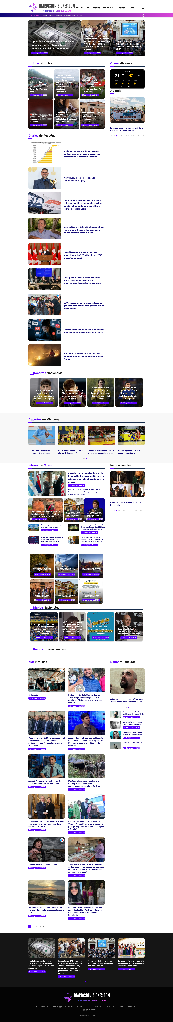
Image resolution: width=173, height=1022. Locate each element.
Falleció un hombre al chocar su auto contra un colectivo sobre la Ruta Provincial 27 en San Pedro (40, 86)
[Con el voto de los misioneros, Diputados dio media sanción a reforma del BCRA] (129, 38)
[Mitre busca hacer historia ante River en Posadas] (131, 435)
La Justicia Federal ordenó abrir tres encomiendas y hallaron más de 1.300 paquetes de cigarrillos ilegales (92, 539)
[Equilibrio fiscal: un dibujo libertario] (46, 849)
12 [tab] (130, 136)
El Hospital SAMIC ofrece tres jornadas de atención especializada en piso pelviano (66, 595)
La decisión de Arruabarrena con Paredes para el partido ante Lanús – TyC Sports (129, 393)
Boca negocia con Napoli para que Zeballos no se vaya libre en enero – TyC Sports (100, 393)
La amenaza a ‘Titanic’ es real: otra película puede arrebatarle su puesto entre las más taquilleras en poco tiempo (133, 734)
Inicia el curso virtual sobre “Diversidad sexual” (58, 15)
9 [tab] (125, 136)
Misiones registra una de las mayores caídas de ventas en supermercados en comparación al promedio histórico (82, 154)
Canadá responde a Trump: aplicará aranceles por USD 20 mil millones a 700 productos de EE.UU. (83, 255)
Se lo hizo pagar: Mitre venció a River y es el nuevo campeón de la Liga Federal (101, 452)
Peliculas (108, 7)
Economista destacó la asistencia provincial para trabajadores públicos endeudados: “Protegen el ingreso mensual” (66, 116)
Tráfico (96, 7)
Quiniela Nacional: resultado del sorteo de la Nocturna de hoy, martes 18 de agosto (101, 630)
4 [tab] (116, 136)
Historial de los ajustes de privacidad (122, 1007)
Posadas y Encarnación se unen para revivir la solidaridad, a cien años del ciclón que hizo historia (125, 129)
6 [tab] (120, 136)
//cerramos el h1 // (51, 7)
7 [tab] (121, 136)
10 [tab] (126, 136)
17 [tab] (138, 136)
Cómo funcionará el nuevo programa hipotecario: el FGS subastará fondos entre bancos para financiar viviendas (92, 116)
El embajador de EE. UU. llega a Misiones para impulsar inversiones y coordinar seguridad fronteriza (46, 824)
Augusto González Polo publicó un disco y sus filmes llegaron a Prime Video (45, 782)
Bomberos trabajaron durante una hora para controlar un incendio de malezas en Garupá (83, 356)
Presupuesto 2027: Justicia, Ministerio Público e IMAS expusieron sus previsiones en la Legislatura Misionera (82, 280)
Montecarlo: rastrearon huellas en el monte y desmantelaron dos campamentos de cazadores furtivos (84, 783)
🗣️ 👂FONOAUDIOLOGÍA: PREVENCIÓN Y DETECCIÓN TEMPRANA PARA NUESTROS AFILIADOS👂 (127, 503)
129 (44, 926)
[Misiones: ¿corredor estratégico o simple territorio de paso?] (33, 527)
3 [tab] (115, 136)
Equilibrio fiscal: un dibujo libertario (43, 864)
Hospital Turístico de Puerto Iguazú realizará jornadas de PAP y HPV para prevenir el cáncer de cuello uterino (66, 569)
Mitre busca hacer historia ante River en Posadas (130, 452)
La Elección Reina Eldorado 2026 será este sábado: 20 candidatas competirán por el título (131, 963)
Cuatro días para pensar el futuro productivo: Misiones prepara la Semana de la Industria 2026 (91, 595)
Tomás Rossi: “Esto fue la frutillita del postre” (68, 452)
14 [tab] (133, 136)
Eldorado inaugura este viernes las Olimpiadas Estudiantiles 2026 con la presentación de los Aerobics (93, 527)
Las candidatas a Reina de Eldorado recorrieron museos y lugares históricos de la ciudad (42, 595)
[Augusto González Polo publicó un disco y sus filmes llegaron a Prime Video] (46, 766)
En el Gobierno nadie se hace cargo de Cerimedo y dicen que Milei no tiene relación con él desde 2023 (129, 630)
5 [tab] (118, 136)
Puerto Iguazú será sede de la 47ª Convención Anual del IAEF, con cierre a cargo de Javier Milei (94, 514)
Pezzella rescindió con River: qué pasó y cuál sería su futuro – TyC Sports (72, 394)
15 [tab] (135, 136)
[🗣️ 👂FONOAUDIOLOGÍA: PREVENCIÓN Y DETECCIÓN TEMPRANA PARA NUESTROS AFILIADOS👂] (127, 484)
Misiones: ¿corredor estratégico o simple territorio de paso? (52, 526)
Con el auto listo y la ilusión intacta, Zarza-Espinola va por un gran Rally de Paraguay (42, 570)
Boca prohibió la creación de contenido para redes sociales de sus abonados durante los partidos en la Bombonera (44, 629)
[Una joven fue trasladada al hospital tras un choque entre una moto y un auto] (91, 566)
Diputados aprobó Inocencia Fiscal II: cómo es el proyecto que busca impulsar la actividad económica (52, 45)
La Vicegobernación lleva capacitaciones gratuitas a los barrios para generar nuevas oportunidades (84, 306)
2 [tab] (113, 136)
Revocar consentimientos (86, 1010)
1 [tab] (111, 136)
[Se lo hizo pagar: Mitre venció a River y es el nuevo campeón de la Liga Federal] (101, 435)
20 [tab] (143, 136)
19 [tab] (142, 136)
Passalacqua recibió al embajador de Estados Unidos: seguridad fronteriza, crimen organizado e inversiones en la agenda (86, 477)
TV (88, 7)
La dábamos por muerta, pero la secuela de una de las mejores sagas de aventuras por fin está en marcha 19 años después (133, 744)
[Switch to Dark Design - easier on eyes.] (143, 15)
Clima (131, 7)
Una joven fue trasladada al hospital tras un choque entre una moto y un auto (91, 570)
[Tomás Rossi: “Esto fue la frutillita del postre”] (71, 435)
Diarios (79, 7)
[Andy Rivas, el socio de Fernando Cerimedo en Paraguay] (44, 178)
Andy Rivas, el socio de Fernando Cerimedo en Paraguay (79, 179)
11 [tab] (128, 136)
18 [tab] (140, 136)
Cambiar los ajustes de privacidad (89, 1007)
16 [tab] (137, 136)
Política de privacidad (42, 1007)
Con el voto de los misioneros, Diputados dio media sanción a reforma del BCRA (128, 45)
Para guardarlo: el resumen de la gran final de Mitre (40, 452)
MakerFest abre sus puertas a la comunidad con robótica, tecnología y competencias (52, 539)
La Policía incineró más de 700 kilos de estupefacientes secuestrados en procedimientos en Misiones (45, 513)
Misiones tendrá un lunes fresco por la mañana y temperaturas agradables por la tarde (46, 910)
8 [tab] (123, 136)
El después (33, 695)
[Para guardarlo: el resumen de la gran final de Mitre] (41, 435)
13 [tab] (132, 136)
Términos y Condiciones (63, 1007)
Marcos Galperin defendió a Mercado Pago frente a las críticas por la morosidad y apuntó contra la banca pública (84, 230)
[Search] (143, 7)
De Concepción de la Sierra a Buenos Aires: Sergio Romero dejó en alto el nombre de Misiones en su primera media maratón (86, 699)
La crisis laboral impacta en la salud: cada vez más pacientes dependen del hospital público (73, 514)
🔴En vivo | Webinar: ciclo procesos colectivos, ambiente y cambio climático (40, 117)
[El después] (46, 680)
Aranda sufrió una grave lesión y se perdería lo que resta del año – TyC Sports (44, 394)
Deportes (120, 7)
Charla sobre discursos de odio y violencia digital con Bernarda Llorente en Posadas (84, 331)
